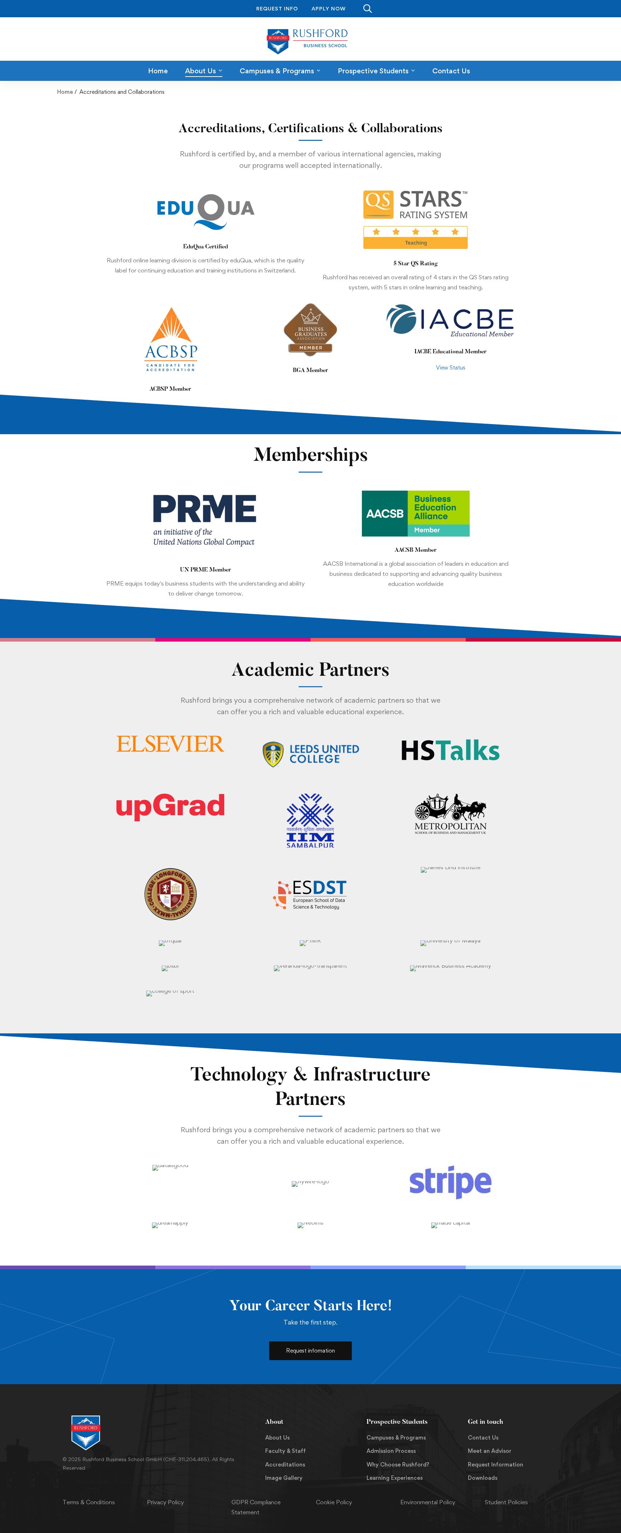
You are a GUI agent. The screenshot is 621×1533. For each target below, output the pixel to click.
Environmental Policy (427, 1502)
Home (65, 91)
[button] (310, 1350)
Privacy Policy (165, 1502)
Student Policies (506, 1502)
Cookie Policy (334, 1502)
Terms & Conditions (89, 1502)
